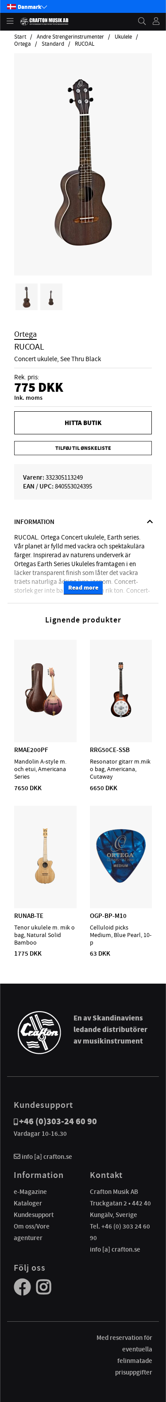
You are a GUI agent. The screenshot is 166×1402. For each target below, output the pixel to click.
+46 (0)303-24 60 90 (58, 1121)
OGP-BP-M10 (108, 915)
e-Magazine (30, 1191)
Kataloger (28, 1203)
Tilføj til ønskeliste (83, 448)
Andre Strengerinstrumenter (70, 36)
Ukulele (123, 36)
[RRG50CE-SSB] (121, 716)
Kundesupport (34, 1214)
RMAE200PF (31, 749)
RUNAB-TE (28, 915)
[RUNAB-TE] (45, 882)
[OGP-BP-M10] (121, 882)
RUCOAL (84, 43)
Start (20, 36)
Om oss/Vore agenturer (32, 1232)
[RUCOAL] (83, 249)
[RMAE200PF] (45, 716)
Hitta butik (83, 422)
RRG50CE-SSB (110, 749)
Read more (83, 587)
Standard (53, 43)
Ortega (22, 43)
